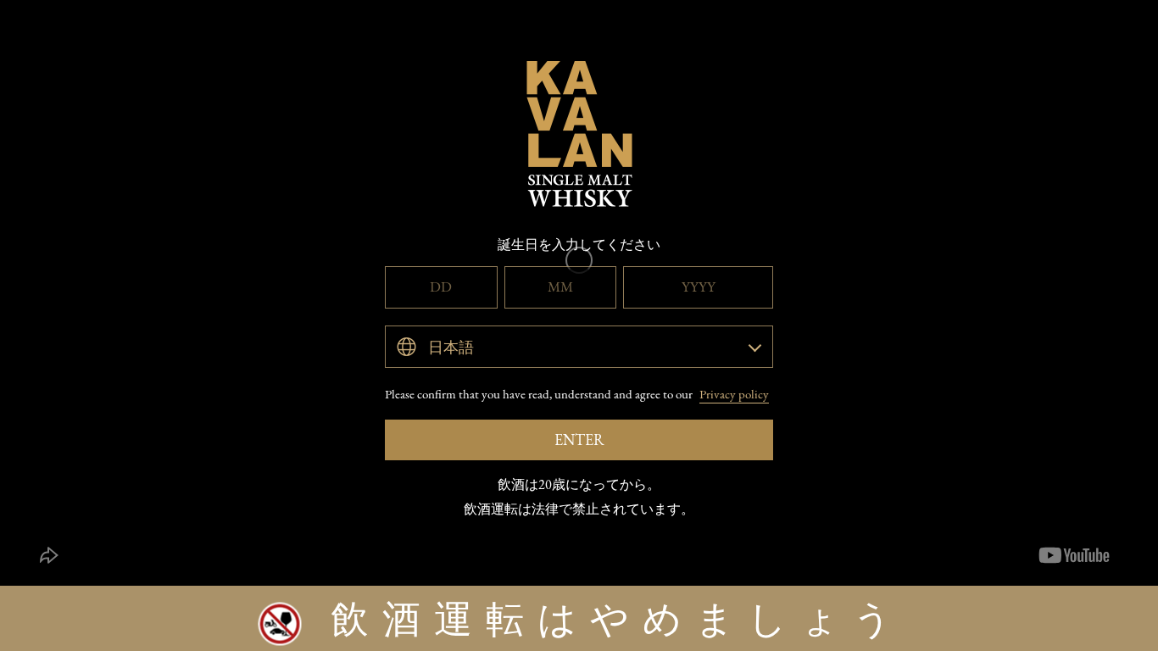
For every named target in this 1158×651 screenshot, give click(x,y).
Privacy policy (734, 394)
